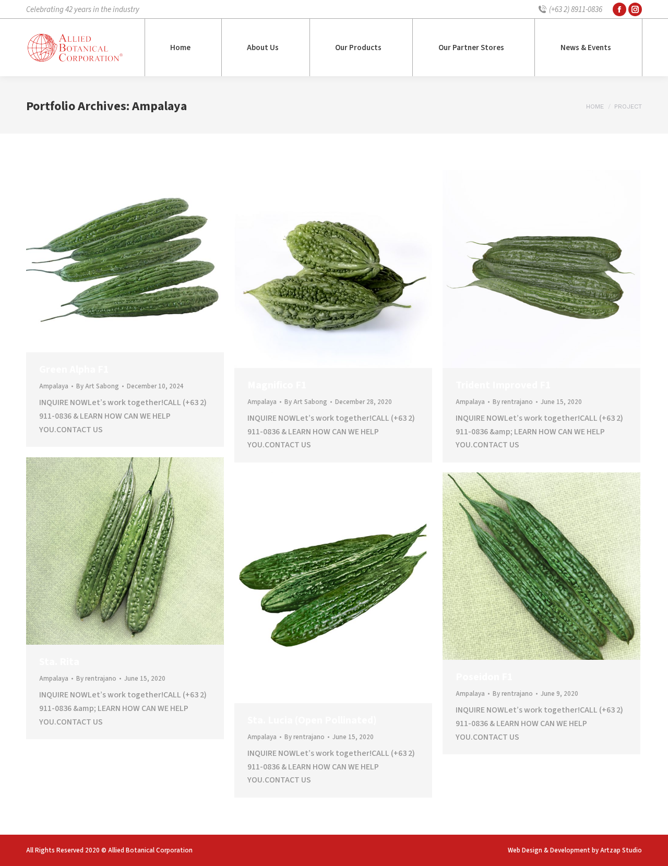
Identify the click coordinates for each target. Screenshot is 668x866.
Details (139, 261)
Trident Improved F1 (503, 385)
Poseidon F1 (484, 677)
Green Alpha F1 (74, 369)
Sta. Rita (59, 662)
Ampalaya (53, 386)
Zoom (111, 261)
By (97, 386)
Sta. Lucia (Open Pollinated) (312, 720)
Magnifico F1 (277, 385)
